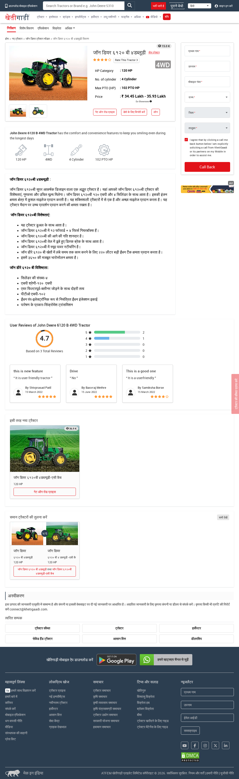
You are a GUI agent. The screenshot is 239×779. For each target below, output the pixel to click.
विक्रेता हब (143, 702)
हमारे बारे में (11, 696)
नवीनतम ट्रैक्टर (58, 702)
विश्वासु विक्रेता (146, 696)
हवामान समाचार (102, 727)
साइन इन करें (225, 6)
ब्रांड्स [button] (66, 17)
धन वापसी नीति (13, 721)
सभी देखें (223, 517)
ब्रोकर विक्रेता (145, 708)
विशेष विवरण (27, 28)
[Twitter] (215, 745)
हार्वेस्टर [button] (95, 17)
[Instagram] (205, 745)
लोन (156, 112)
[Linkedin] (225, 745)
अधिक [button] (137, 17)
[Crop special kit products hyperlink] (207, 189)
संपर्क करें (10, 708)
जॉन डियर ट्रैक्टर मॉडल (38, 38)
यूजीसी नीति (227, 773)
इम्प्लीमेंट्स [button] (80, 17)
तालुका (192, 128)
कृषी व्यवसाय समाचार (105, 702)
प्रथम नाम (193, 50)
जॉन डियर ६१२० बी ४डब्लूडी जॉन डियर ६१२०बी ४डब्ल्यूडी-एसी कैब (45, 571)
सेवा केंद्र (54, 721)
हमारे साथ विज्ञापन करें (21, 690)
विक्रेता (57, 28)
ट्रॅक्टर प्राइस (57, 690)
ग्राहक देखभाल (57, 727)
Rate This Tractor (125, 60)
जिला (191, 112)
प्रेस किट (10, 739)
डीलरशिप (196, 639)
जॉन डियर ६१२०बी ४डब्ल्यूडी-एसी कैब (37, 477)
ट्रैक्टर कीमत (42, 628)
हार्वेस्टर (196, 628)
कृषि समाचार (100, 696)
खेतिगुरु (141, 690)
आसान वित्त (119, 639)
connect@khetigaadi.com (28, 609)
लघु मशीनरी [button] (110, 17)
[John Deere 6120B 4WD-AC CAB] (44, 448)
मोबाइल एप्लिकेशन (15, 714)
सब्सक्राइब (190, 730)
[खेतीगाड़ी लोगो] (17, 17)
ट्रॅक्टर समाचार (102, 690)
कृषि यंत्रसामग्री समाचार (107, 708)
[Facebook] (195, 745)
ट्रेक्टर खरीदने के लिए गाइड (153, 721)
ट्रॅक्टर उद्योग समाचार (105, 714)
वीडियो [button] (154, 17)
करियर (9, 702)
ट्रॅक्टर (119, 628)
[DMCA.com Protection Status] (190, 757)
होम (7, 38)
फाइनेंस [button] (125, 17)
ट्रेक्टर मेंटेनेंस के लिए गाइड (152, 727)
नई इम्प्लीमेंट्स (57, 696)
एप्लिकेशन (43, 28)
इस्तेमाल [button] (53, 17)
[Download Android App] (116, 660)
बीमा (139, 714)
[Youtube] (184, 745)
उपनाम (191, 66)
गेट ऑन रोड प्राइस (105, 112)
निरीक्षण (11, 28)
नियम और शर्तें (196, 773)
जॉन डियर (20, 550)
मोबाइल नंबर (194, 81)
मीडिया (9, 727)
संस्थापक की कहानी (16, 733)
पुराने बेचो (177, 5)
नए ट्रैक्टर (17, 38)
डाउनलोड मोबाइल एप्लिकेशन (22, 6)
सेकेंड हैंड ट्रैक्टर (43, 639)
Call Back (207, 166)
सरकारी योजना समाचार (106, 721)
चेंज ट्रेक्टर (154, 52)
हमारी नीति (212, 773)
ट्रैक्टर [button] (40, 17)
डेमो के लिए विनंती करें (134, 112)
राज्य (191, 97)
